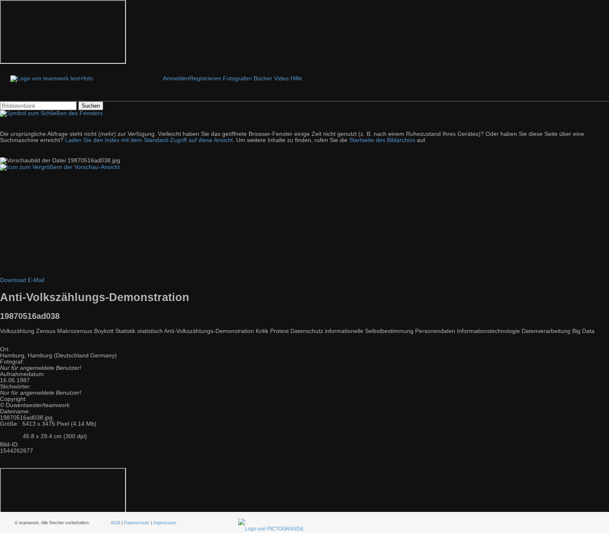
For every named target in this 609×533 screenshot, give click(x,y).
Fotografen (237, 78)
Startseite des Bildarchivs (382, 140)
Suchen (91, 106)
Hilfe (296, 78)
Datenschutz (137, 522)
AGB (115, 522)
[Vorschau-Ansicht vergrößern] (60, 167)
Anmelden (176, 78)
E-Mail (36, 280)
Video (281, 78)
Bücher (263, 78)
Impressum (164, 522)
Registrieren (205, 78)
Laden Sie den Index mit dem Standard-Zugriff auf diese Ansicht (149, 140)
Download (13, 280)
